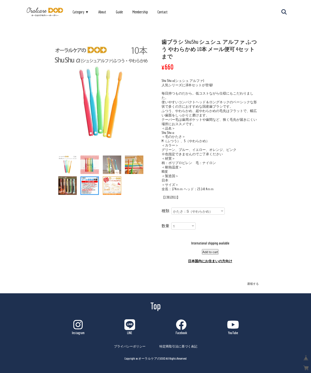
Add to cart (210, 252)
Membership (140, 12)
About (102, 12)
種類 (165, 210)
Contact (162, 12)
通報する (253, 283)
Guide (119, 12)
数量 (165, 226)
